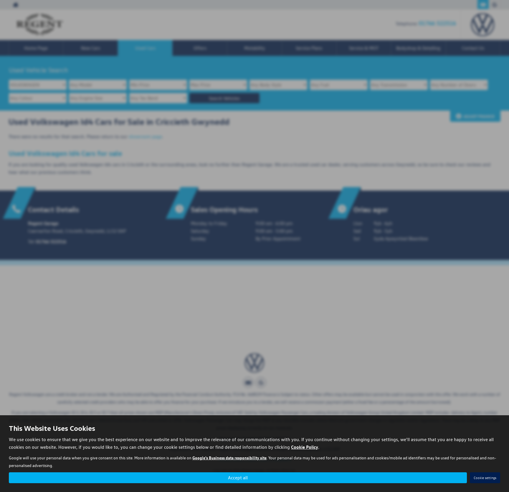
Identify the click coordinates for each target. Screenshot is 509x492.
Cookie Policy (304, 447)
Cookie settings (485, 478)
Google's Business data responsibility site (229, 457)
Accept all (238, 478)
